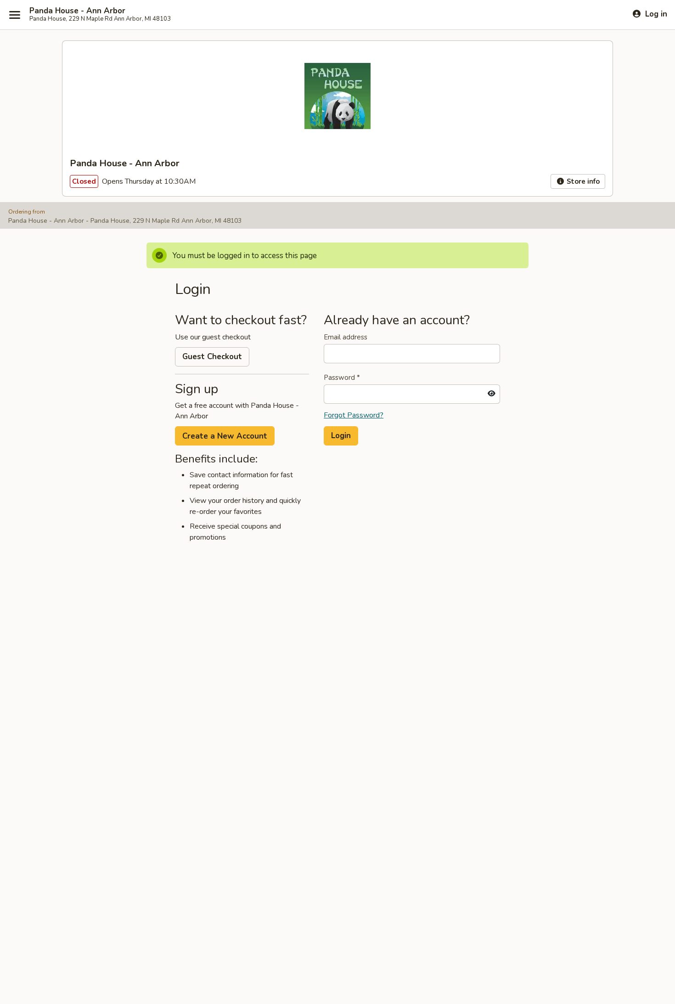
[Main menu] (14, 14)
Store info (582, 181)
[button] (341, 436)
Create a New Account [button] (224, 436)
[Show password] (491, 394)
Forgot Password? (353, 415)
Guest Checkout (212, 356)
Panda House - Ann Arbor (77, 11)
